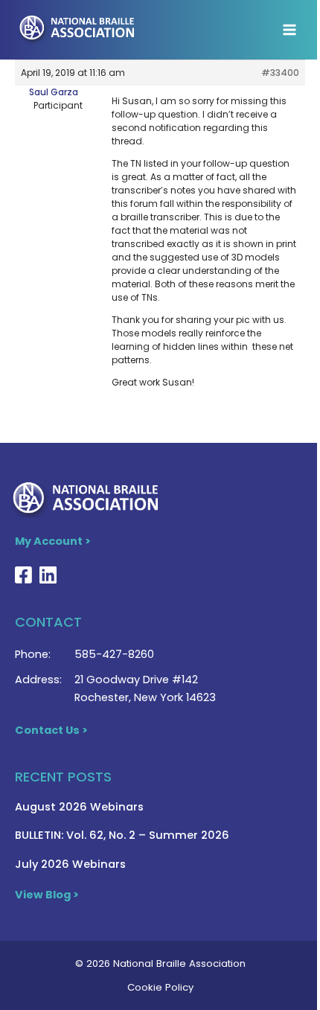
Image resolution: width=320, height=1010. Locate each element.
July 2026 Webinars (70, 864)
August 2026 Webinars (79, 806)
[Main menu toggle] (289, 29)
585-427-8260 (114, 654)
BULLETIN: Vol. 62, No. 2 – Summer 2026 (122, 835)
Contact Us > (51, 730)
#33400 (280, 72)
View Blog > (47, 894)
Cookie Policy (160, 987)
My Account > (53, 541)
